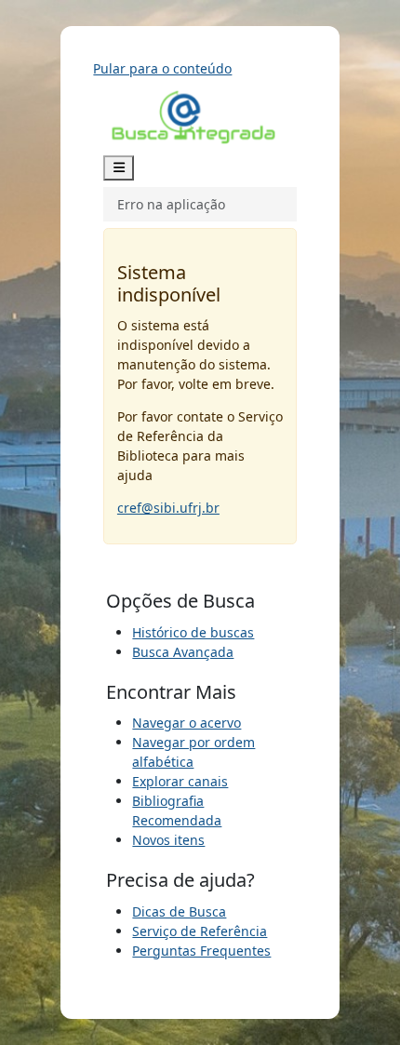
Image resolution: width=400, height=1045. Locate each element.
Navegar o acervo (186, 722)
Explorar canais (180, 781)
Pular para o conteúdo (162, 68)
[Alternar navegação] (119, 168)
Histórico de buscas (193, 632)
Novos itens (168, 840)
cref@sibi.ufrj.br (168, 507)
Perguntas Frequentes (201, 950)
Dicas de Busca (179, 911)
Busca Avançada (182, 652)
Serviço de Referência (199, 931)
